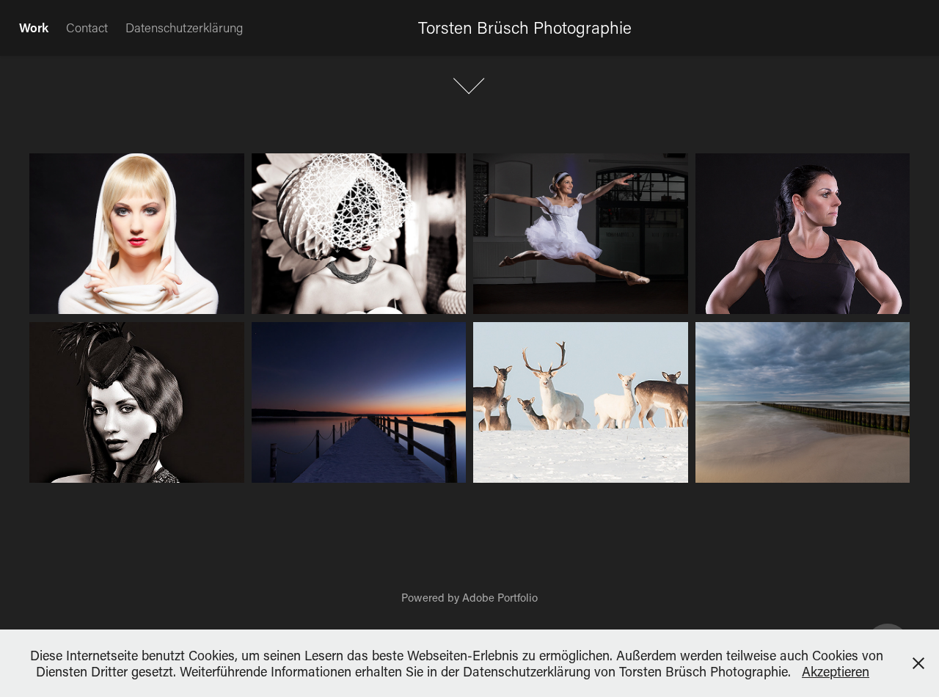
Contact (87, 27)
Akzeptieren (835, 671)
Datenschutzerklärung (184, 27)
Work (33, 27)
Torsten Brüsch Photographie (525, 27)
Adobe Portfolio (500, 597)
